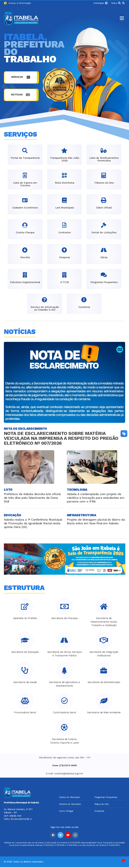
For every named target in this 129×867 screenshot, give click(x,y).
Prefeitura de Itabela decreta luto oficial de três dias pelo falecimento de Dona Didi (32, 497)
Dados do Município (69, 797)
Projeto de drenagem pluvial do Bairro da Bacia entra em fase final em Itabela (96, 521)
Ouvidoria (99, 811)
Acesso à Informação (19, 3)
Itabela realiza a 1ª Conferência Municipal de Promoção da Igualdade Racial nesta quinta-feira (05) (33, 523)
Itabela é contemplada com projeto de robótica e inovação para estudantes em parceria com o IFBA (95, 497)
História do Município (70, 804)
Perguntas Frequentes (105, 797)
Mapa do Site (101, 804)
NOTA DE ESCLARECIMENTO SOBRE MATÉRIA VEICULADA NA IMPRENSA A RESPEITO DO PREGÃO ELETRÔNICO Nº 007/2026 (61, 438)
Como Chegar (66, 811)
